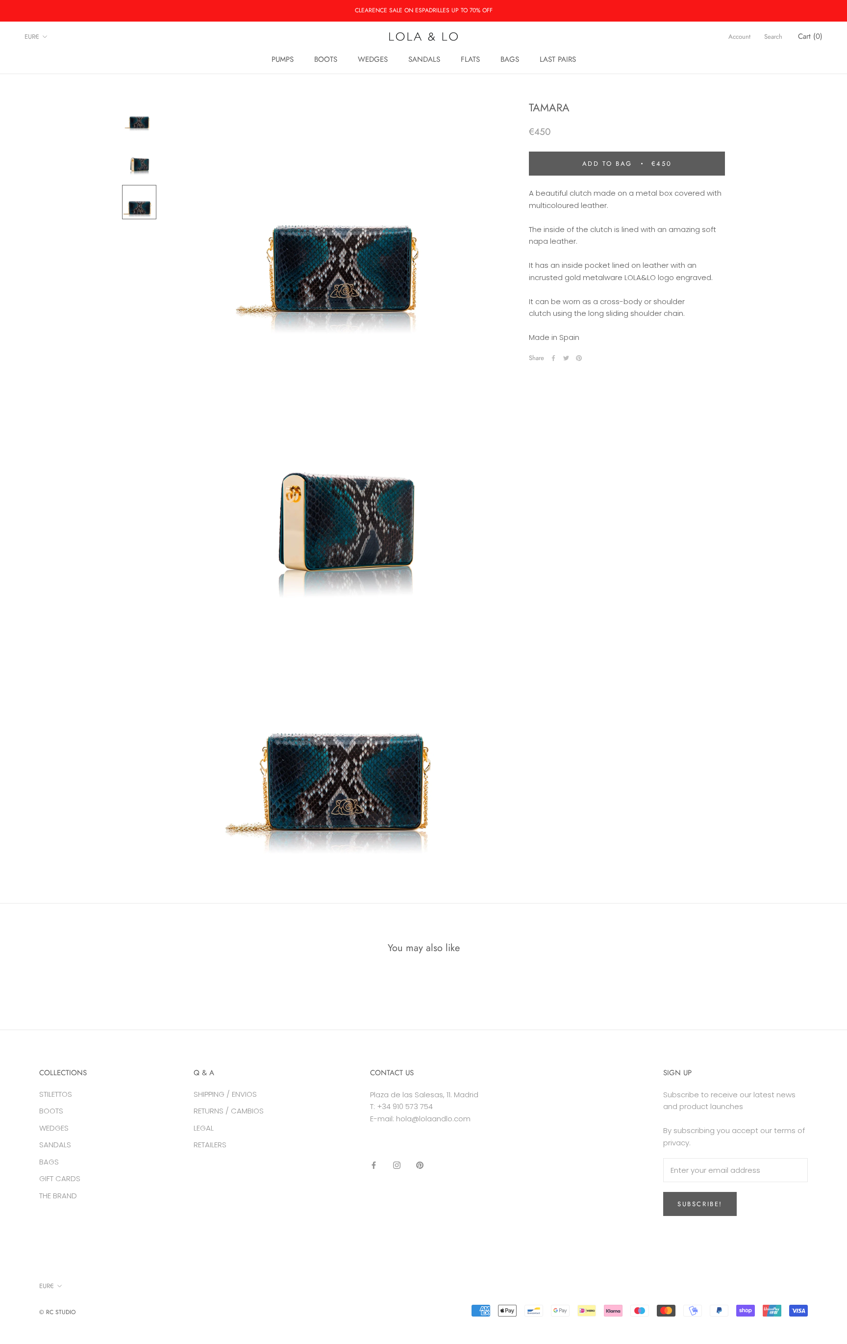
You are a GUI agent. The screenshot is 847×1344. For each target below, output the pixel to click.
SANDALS (424, 59)
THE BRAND (58, 1195)
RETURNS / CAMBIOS (229, 1111)
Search (773, 36)
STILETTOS (55, 1094)
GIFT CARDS (59, 1178)
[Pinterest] (579, 358)
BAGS (509, 59)
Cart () (810, 36)
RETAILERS (210, 1144)
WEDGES (373, 59)
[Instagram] (396, 1165)
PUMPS (283, 59)
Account (739, 36)
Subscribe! (699, 1204)
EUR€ (32, 36)
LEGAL (204, 1128)
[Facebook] (553, 358)
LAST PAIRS (558, 59)
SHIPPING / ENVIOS (225, 1094)
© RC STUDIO (57, 1312)
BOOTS (325, 59)
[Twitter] (566, 358)
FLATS (470, 59)
